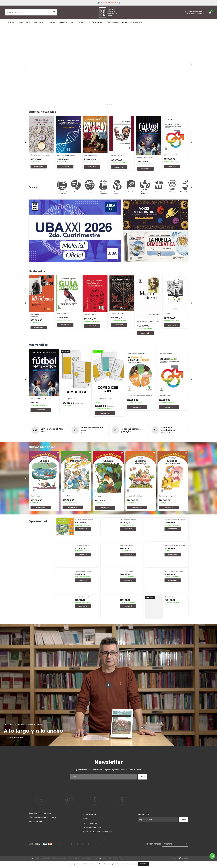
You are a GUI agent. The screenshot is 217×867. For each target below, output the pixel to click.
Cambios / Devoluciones (132, 22)
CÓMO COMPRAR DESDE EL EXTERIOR (42, 817)
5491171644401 (88, 819)
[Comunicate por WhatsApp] (212, 856)
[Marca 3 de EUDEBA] (95, 800)
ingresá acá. (102, 858)
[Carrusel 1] (108, 64)
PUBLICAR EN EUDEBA (37, 821)
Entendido (143, 864)
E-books (51, 22)
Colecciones (24, 22)
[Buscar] (54, 12)
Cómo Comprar (112, 22)
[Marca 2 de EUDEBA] (67, 800)
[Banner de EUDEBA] (75, 231)
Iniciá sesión (198, 11)
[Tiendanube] (180, 858)
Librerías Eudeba (66, 22)
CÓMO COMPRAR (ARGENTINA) (40, 813)
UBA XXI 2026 (39, 22)
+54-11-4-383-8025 (90, 823)
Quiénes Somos (95, 22)
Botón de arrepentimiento (115, 858)
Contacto (81, 22)
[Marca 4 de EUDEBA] (122, 800)
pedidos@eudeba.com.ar (92, 827)
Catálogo (11, 22)
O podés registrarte (196, 13)
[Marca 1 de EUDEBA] (40, 800)
